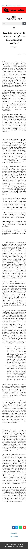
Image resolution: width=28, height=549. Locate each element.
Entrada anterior (14, 533)
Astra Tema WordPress (18, 546)
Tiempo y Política (6, 5)
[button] (14, 28)
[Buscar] (24, 23)
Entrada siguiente (14, 536)
